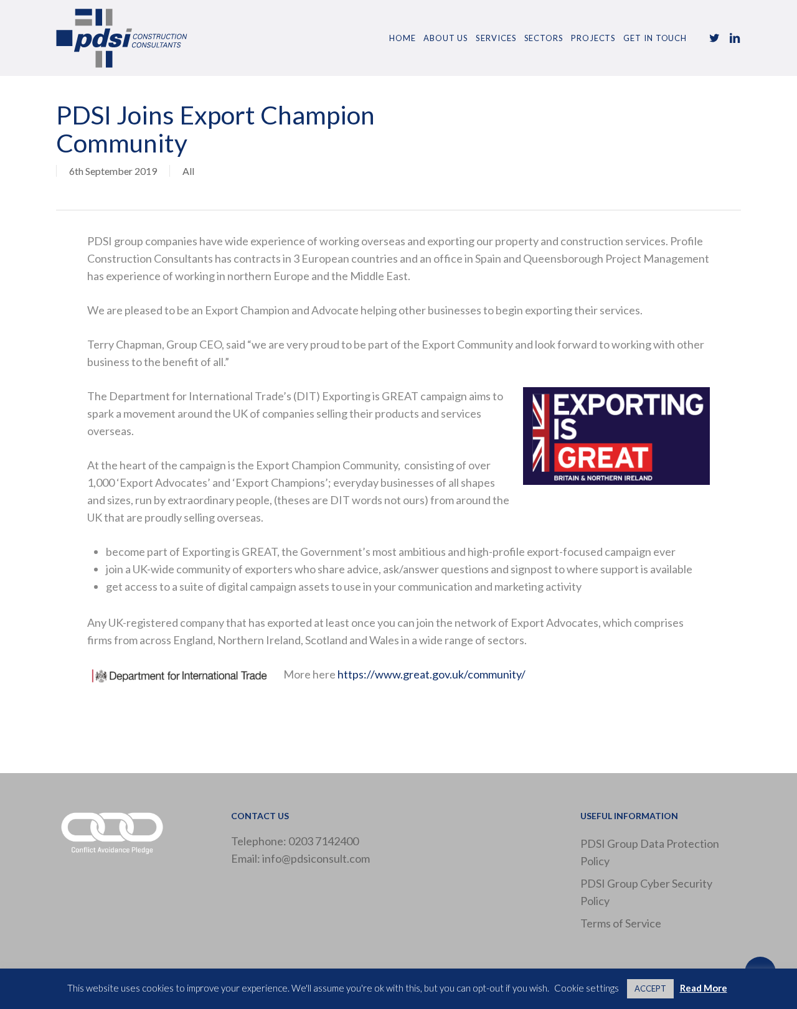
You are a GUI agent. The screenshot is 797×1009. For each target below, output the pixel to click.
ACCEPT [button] (650, 988)
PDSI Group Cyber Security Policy (646, 892)
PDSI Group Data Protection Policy (649, 852)
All (188, 171)
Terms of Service (620, 923)
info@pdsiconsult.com (316, 858)
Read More (703, 987)
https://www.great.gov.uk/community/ (431, 674)
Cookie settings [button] (586, 987)
